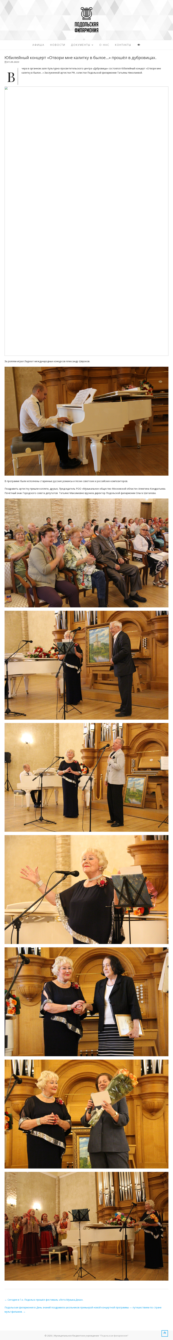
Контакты (123, 44)
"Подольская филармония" (114, 1335)
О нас (104, 44)
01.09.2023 (13, 61)
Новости (57, 44)
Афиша (38, 44)
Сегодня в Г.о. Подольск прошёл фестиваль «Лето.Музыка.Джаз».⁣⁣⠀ (45, 1299)
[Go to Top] (165, 1333)
